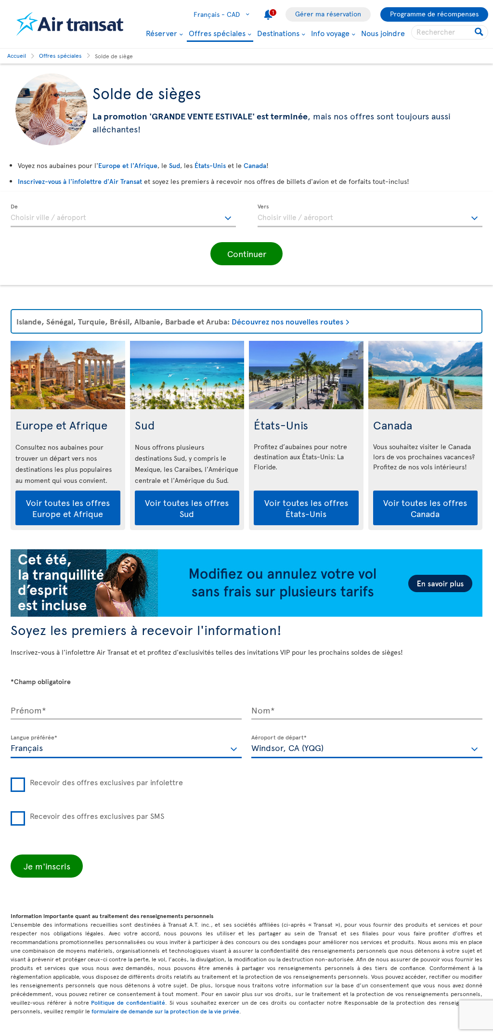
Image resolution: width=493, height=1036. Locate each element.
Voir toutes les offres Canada (425, 507)
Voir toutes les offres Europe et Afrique (68, 507)
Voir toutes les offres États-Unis (306, 507)
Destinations (278, 32)
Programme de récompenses (434, 13)
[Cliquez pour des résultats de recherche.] (479, 32)
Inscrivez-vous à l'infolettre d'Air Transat (80, 181)
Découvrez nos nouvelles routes (287, 321)
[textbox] (123, 215)
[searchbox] (449, 32)
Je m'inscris (47, 866)
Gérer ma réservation (328, 13)
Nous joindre (383, 32)
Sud (174, 165)
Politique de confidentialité (128, 1002)
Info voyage (330, 32)
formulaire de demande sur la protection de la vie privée (165, 1011)
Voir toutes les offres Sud (187, 507)
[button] (246, 253)
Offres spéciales (217, 33)
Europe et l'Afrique (127, 165)
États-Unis (210, 165)
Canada (255, 165)
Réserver (161, 32)
